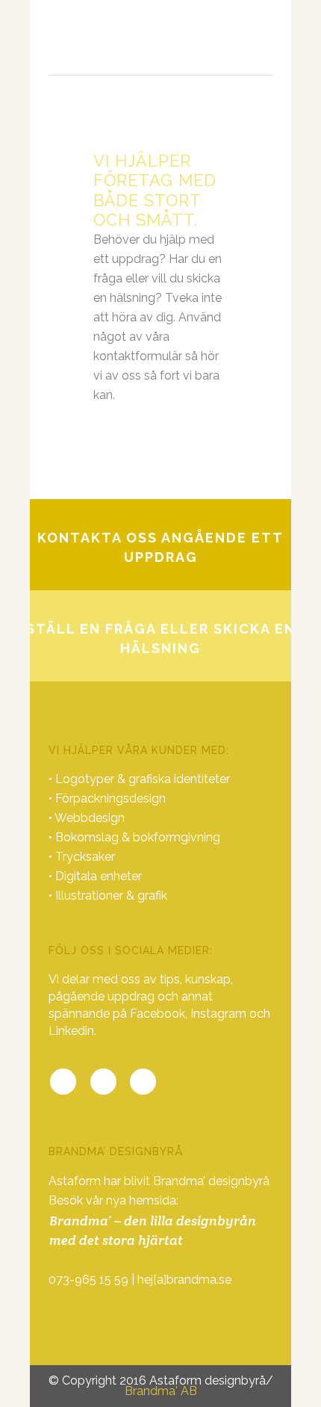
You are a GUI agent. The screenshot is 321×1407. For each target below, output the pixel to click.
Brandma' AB (161, 1391)
